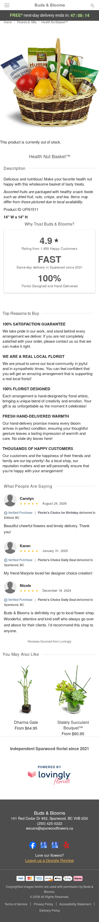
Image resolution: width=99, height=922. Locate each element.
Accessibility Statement (75, 904)
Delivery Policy (49, 910)
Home (8, 22)
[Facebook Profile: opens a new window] (32, 845)
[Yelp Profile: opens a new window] (66, 845)
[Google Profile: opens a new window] (43, 845)
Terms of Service (16, 904)
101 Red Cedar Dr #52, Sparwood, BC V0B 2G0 (49, 818)
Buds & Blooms (50, 5)
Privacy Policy (43, 904)
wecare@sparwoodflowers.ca (49, 828)
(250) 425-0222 (49, 823)
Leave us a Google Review (49, 860)
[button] (88, 910)
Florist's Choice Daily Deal (57, 560)
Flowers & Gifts (27, 22)
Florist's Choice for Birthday (58, 512)
